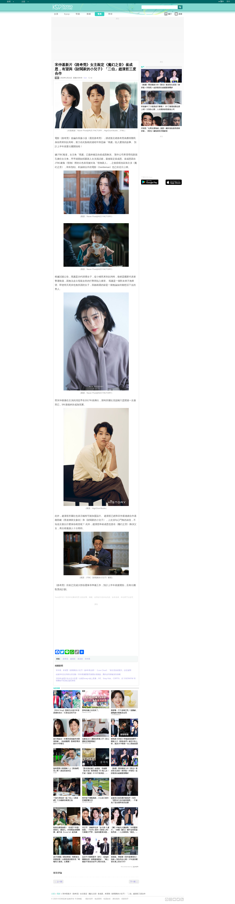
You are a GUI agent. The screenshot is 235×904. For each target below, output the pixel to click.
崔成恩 (80, 659)
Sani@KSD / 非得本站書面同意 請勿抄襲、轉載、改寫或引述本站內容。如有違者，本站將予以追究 (94, 597)
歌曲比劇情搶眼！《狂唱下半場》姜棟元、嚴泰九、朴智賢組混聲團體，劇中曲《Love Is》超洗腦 (66, 829)
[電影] (100, 14)
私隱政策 (107, 899)
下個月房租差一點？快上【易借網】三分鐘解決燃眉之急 (65, 799)
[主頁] (56, 14)
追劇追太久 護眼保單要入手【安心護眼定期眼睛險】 (95, 740)
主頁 (53, 894)
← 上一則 (58, 882)
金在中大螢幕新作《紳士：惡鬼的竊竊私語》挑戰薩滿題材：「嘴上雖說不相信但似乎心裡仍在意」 (95, 859)
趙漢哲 (72, 659)
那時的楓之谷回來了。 (91, 710)
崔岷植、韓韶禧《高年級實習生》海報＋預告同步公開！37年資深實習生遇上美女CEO (124, 859)
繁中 (222, 1)
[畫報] (111, 14)
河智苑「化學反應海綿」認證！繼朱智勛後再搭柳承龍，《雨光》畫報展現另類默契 (160, 129)
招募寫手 (125, 899)
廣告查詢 (116, 899)
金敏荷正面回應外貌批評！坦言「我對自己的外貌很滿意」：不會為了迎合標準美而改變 (124, 800)
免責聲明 (98, 899)
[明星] (78, 14)
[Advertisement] (96, 625)
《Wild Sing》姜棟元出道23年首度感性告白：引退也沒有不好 (66, 711)
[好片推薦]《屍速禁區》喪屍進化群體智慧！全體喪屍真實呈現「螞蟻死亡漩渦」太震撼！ (66, 859)
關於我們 (89, 899)
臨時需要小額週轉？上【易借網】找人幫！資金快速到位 (66, 769)
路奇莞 (65, 659)
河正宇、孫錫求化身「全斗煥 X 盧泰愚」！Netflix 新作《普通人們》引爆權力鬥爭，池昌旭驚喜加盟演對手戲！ (95, 829)
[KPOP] (67, 14)
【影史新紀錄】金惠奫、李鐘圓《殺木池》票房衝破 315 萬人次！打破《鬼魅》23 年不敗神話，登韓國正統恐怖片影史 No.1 (95, 770)
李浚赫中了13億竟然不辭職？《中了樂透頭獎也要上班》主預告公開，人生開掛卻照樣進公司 (160, 107)
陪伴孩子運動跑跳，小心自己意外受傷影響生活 (95, 799)
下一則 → (134, 882)
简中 (228, 1)
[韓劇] (89, 14)
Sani (85, 78)
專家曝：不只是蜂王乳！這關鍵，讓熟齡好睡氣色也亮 (124, 711)
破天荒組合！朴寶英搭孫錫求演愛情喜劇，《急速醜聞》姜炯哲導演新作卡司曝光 (66, 741)
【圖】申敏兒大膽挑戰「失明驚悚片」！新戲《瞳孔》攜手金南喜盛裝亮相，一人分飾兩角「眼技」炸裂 (124, 829)
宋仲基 (87, 659)
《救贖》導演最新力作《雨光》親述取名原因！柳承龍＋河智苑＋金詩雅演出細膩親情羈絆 (124, 770)
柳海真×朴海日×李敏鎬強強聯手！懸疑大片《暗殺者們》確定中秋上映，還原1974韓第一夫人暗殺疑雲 (124, 741)
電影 (57, 78)
